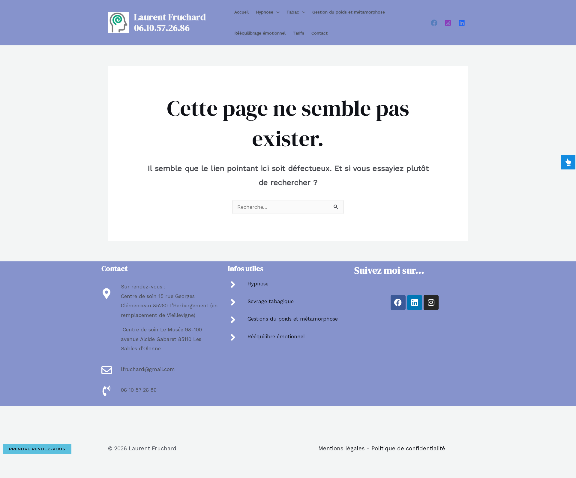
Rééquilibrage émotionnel (260, 33)
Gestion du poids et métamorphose (348, 12)
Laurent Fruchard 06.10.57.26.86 (170, 22)
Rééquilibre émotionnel (276, 336)
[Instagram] (448, 23)
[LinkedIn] (461, 23)
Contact (319, 33)
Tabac (292, 12)
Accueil (241, 12)
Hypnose (264, 12)
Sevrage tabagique (271, 301)
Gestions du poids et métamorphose (293, 319)
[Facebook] (434, 23)
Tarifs (298, 33)
